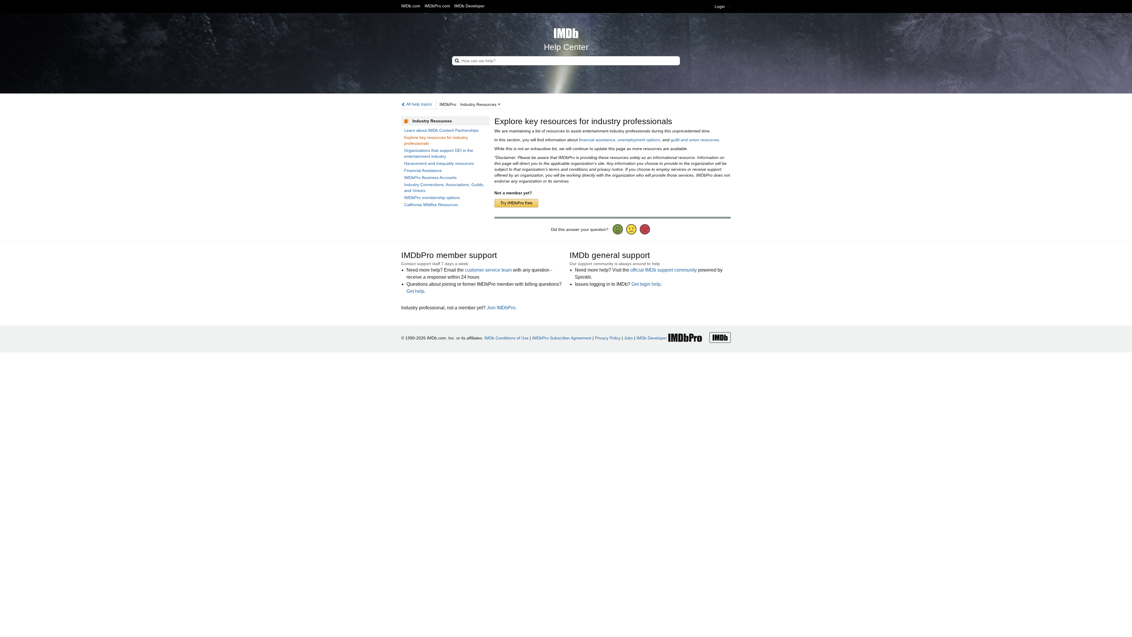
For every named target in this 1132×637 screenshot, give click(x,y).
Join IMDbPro (501, 307)
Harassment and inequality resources (439, 163)
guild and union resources (695, 139)
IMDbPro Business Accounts (430, 177)
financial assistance (597, 139)
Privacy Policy (608, 338)
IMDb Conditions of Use (506, 338)
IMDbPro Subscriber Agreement (561, 338)
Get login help (646, 284)
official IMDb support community (663, 269)
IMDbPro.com (437, 6)
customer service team (488, 269)
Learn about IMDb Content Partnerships (441, 130)
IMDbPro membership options (432, 197)
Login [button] (720, 6)
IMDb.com (410, 6)
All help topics (418, 104)
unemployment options (639, 139)
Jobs (628, 338)
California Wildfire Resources (431, 204)
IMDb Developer (469, 6)
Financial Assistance (423, 170)
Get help (415, 291)
